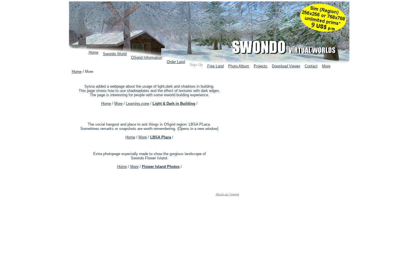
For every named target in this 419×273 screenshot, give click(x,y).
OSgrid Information (146, 57)
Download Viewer (286, 66)
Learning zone (137, 103)
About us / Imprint (227, 194)
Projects (260, 66)
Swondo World (115, 54)
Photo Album (238, 66)
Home (93, 52)
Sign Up (196, 65)
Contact (311, 66)
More (326, 66)
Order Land (176, 62)
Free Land (215, 66)
